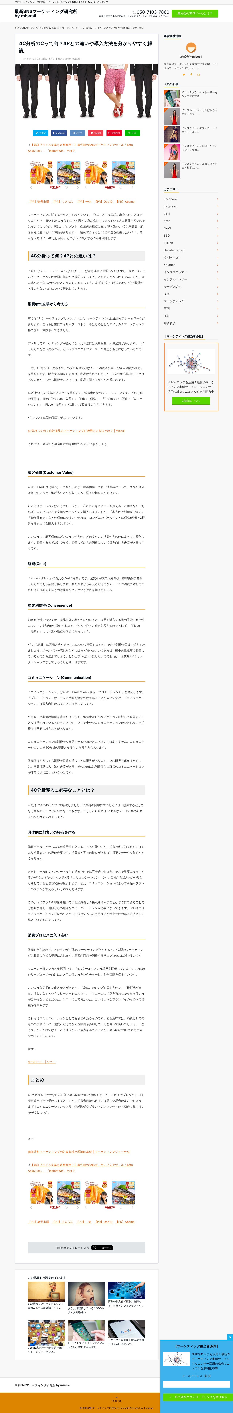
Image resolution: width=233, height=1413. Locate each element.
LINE (167, 213)
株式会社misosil (191, 56)
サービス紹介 (172, 286)
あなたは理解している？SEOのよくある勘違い (86, 1310)
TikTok (168, 243)
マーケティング (29, 58)
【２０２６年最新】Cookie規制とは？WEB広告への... (126, 1341)
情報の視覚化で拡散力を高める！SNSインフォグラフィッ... (126, 1303)
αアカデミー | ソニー (42, 1062)
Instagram (170, 206)
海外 (167, 316)
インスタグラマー (175, 272)
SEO (167, 235)
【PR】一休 (83, 201)
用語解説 (42, 58)
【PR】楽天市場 (38, 201)
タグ (167, 294)
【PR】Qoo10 (103, 201)
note (167, 221)
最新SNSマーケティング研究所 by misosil (46, 13)
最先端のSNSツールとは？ (194, 13)
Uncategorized (174, 250)
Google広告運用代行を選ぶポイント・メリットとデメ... (46, 1349)
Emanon (148, 1408)
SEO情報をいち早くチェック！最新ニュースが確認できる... (46, 1305)
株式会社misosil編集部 (69, 58)
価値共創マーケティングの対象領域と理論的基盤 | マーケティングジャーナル (79, 1152)
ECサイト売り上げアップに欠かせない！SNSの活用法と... (86, 1344)
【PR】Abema (125, 201)
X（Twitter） (172, 257)
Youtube (169, 265)
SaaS (167, 228)
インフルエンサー (175, 279)
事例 (167, 308)
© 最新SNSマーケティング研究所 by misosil (104, 1408)
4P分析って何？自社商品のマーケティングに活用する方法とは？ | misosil (76, 431)
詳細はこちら (191, 400)
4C (52, 58)
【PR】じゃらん (62, 201)
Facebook (170, 199)
